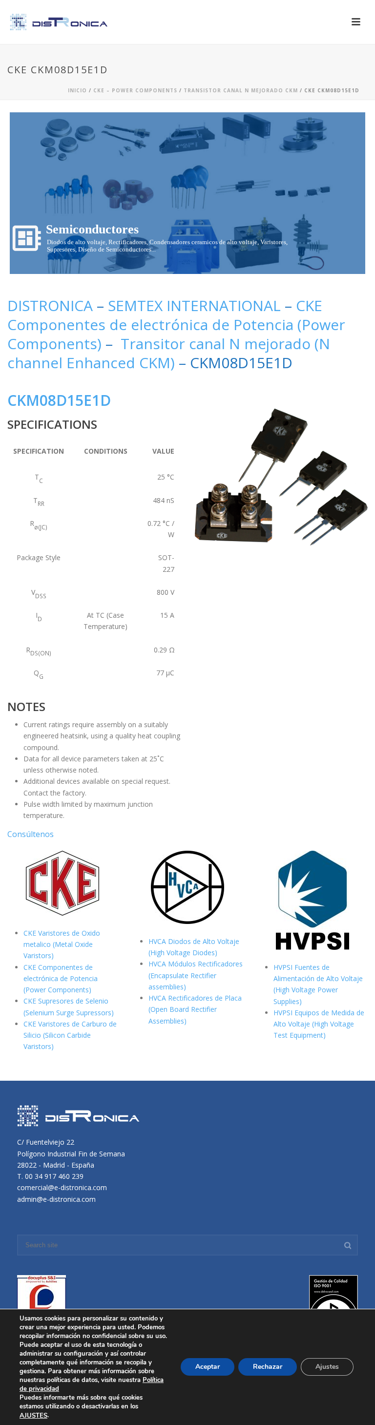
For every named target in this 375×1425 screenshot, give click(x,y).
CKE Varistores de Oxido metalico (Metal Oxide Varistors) (61, 944)
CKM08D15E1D (59, 400)
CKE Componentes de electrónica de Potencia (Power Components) (176, 324)
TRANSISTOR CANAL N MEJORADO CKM (241, 90)
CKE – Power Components (135, 90)
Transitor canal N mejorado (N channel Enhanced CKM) (168, 353)
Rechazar (267, 1367)
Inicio (77, 90)
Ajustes (327, 1367)
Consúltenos (30, 834)
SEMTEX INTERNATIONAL (194, 305)
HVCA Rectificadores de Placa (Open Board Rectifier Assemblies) (195, 1009)
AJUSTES (33, 1415)
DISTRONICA (52, 305)
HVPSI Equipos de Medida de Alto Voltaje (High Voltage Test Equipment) (318, 1024)
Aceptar (207, 1367)
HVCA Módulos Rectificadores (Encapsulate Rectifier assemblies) (195, 975)
